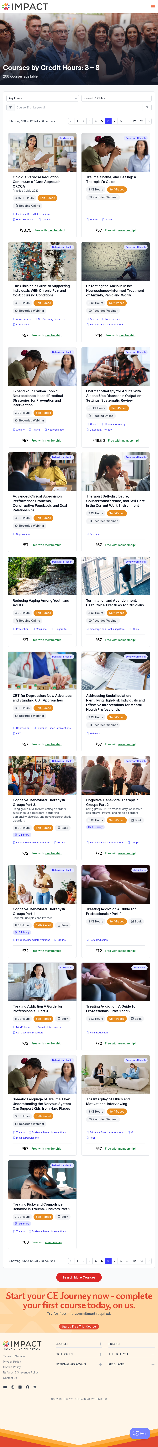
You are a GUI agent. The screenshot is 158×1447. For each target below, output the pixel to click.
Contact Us (10, 1377)
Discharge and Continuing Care (107, 629)
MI (133, 1132)
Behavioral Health (136, 138)
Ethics (135, 629)
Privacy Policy (12, 1361)
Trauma (94, 219)
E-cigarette (60, 629)
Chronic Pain (23, 324)
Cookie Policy (12, 1367)
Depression (22, 728)
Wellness (95, 733)
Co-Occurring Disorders (51, 319)
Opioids (46, 219)
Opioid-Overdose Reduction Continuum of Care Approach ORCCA (36, 181)
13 (141, 121)
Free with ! (49, 230)
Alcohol (94, 424)
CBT (19, 733)
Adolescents (23, 319)
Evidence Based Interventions (33, 214)
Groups (61, 842)
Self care (95, 534)
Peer (92, 1137)
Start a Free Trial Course (79, 1326)
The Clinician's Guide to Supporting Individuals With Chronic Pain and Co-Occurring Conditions (41, 290)
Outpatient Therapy (101, 429)
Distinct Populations (27, 1137)
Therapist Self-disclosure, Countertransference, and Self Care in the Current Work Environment (115, 501)
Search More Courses (79, 1277)
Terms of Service (14, 1356)
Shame (109, 219)
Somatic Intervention (49, 1027)
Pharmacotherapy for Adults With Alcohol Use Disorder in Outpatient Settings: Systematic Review (114, 395)
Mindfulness (23, 1027)
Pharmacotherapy (115, 424)
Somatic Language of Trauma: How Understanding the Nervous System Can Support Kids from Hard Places (42, 1103)
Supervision (23, 534)
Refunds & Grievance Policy (21, 1372)
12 (134, 121)
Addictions (66, 138)
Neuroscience (113, 319)
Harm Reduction (25, 219)
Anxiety (94, 319)
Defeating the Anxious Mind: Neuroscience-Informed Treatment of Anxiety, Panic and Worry (115, 290)
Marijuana (41, 629)
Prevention (22, 629)
